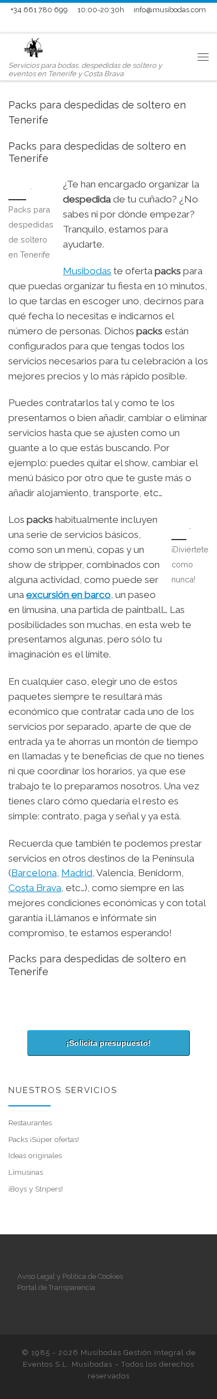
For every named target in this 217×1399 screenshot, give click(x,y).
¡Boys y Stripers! (35, 1188)
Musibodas (87, 270)
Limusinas (25, 1172)
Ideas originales (35, 1155)
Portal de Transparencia (56, 1287)
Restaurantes (30, 1122)
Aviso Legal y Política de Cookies (70, 1276)
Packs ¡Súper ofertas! (43, 1139)
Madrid (76, 872)
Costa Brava (34, 887)
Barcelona (34, 872)
